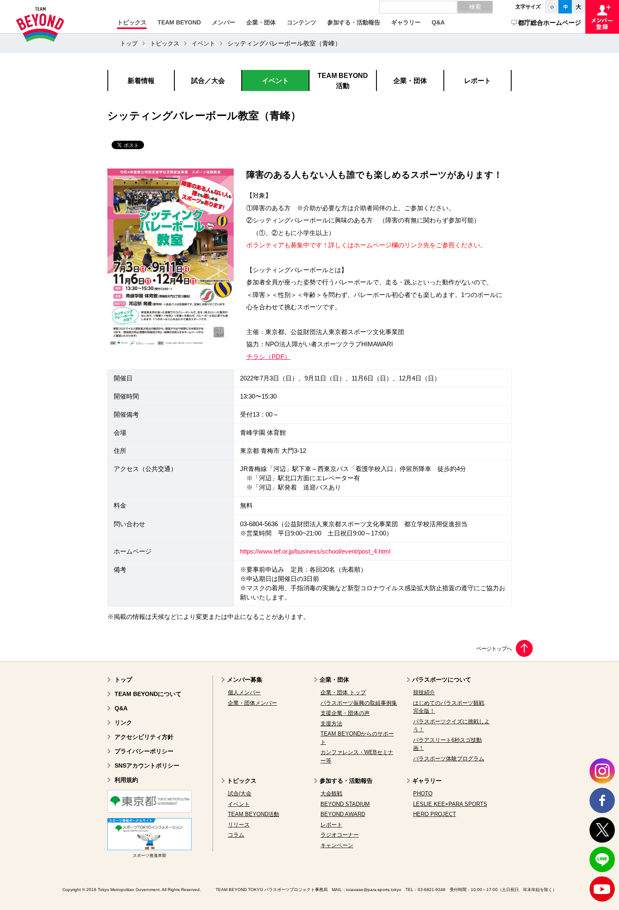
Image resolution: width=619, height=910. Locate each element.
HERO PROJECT (434, 814)
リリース (239, 825)
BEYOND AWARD (342, 814)
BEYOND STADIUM (345, 804)
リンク (123, 722)
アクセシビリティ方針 (144, 736)
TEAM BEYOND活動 (253, 814)
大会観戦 (331, 793)
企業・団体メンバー (252, 703)
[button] (132, 22)
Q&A (121, 708)
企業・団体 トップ (343, 692)
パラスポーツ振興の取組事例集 (358, 703)
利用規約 (126, 779)
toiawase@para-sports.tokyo (373, 889)
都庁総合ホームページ (549, 22)
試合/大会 (239, 793)
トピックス (164, 43)
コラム (236, 835)
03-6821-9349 (432, 889)
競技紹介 (424, 692)
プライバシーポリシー (144, 751)
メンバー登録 (602, 17)
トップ (129, 43)
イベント (203, 43)
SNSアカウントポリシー (147, 765)
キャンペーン (336, 845)
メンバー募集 (244, 679)
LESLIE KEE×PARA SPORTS (450, 804)
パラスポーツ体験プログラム (448, 758)
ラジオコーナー (339, 835)
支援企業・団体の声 (345, 713)
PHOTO (422, 793)
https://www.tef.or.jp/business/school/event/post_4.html (315, 551)
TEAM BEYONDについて (148, 694)
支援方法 (331, 723)
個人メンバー (244, 692)
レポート (331, 825)
